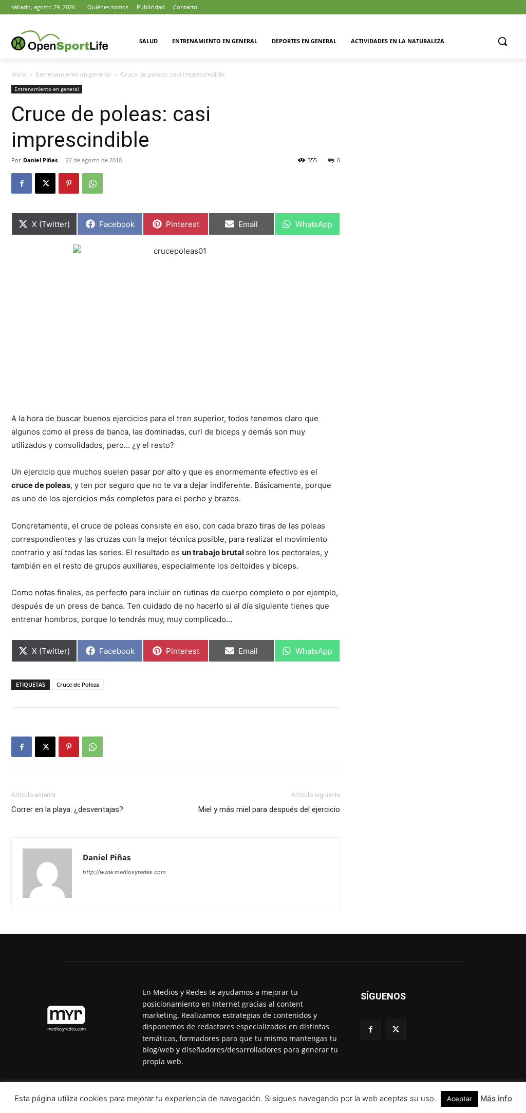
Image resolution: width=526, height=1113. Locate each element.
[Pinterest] (69, 183)
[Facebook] (21, 183)
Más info (496, 1098)
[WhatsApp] (92, 183)
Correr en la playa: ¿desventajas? (67, 809)
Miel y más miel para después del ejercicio (269, 809)
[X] (45, 183)
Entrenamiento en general (73, 74)
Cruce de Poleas (78, 684)
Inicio (18, 74)
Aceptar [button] (459, 1099)
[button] (502, 41)
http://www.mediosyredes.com (124, 872)
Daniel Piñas (40, 160)
